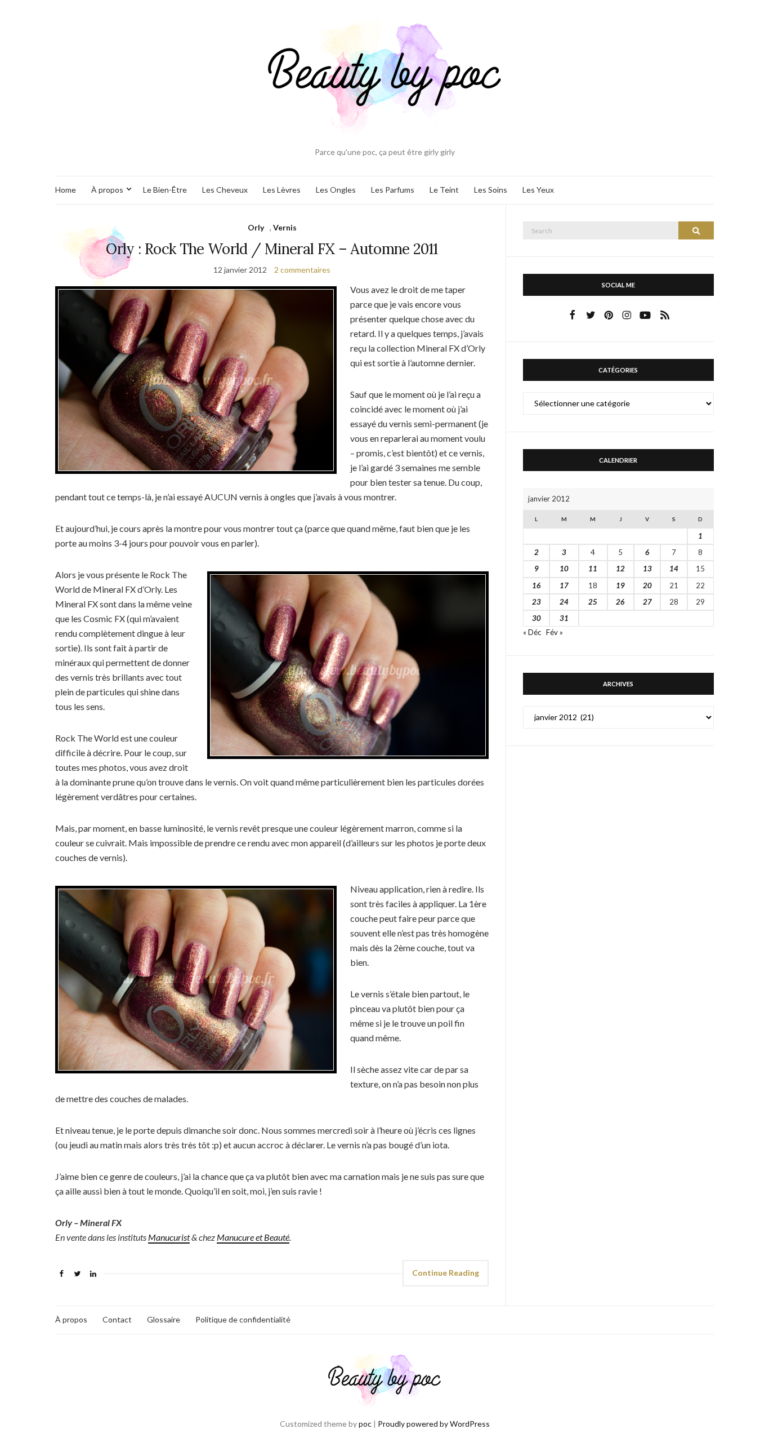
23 (536, 601)
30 (536, 618)
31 (564, 618)
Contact (117, 1319)
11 (592, 568)
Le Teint (444, 189)
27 (647, 601)
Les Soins (490, 189)
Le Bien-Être (165, 189)
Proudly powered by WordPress (434, 1423)
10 (564, 568)
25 (592, 601)
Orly (256, 227)
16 (536, 585)
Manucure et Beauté (253, 1237)
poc (365, 1423)
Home (65, 189)
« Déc (532, 632)
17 (564, 585)
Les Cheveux (225, 189)
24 (564, 601)
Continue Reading (445, 1272)
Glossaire (163, 1319)
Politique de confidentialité (242, 1319)
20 (647, 585)
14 (673, 568)
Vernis (285, 227)
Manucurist (169, 1237)
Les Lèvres (282, 189)
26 (620, 601)
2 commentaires (302, 269)
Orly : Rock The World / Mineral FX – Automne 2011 (271, 248)
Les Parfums (392, 189)
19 (620, 585)
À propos (107, 189)
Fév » (554, 632)
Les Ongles (336, 189)
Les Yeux (538, 189)
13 (647, 568)
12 (620, 568)
